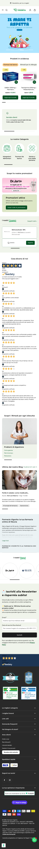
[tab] (8, 50)
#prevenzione (24, 505)
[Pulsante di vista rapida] (16, 82)
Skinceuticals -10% (18, 230)
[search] (6, 10)
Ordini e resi (5, 739)
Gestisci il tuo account (8, 748)
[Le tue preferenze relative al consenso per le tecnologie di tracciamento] (4, 845)
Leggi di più (5, 540)
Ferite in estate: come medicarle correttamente (15, 493)
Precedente (6, 280)
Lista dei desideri (7, 745)
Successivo (14, 280)
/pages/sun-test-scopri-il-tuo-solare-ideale (12, 14)
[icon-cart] (34, 10)
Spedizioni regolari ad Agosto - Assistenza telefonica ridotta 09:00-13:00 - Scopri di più (21, 3)
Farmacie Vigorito (12, 820)
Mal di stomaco (8, 453)
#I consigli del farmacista (10, 505)
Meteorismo (7, 456)
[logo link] (10, 571)
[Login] (30, 10)
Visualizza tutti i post (29, 467)
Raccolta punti (6, 742)
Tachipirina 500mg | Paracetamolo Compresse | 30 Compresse (28, 90)
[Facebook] (4, 780)
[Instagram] (9, 780)
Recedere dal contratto (11, 752)
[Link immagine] (19, 185)
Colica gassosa (8, 450)
